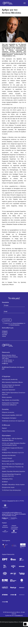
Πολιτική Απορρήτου (15, 324)
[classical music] (22, 595)
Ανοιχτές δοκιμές (7, 458)
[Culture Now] (22, 573)
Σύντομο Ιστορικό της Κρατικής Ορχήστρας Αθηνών (11, 386)
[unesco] (23, 545)
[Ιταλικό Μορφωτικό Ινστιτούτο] (14, 545)
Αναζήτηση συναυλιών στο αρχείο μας (13, 421)
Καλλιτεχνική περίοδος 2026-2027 (12, 415)
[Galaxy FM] (5, 581)
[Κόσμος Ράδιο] (13, 566)
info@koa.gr (5, 363)
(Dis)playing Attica (7, 479)
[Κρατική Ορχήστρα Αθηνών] (7, 3)
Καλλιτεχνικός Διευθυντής (10, 379)
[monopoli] (5, 602)
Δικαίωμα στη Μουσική (8, 455)
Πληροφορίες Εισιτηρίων (9, 418)
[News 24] (22, 588)
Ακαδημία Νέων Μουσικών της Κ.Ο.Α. (13, 452)
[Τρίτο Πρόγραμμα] (5, 566)
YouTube (4, 334)
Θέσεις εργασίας (7, 397)
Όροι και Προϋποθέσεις (18, 323)
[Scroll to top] (25, 624)
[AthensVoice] (5, 595)
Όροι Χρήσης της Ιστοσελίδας (10, 400)
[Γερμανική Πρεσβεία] (5, 545)
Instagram (5, 331)
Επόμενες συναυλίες (8, 412)
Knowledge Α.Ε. (19, 615)
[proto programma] (13, 559)
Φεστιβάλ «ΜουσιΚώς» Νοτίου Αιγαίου (13, 484)
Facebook (5, 333)
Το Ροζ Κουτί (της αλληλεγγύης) (11, 490)
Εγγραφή (6, 320)
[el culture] (22, 581)
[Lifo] (13, 573)
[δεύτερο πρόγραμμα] (22, 559)
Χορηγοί (4, 428)
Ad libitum (5, 481)
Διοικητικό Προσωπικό (8, 389)
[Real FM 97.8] (5, 588)
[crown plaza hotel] (5, 531)
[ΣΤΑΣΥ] (5, 573)
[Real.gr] (13, 588)
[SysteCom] (14, 531)
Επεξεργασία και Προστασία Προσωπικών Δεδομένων (10, 403)
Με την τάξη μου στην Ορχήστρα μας (13, 464)
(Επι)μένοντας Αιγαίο (8, 487)
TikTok (4, 336)
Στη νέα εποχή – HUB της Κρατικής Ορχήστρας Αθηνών (12, 439)
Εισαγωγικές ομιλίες (8, 461)
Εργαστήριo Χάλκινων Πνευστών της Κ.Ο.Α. (12, 467)
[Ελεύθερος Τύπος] (13, 581)
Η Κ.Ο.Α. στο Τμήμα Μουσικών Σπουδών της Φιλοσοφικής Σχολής (13, 444)
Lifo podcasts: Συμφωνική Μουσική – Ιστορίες (13, 448)
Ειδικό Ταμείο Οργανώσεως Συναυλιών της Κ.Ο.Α (13, 393)
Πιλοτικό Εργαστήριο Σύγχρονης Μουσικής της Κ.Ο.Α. (11, 475)
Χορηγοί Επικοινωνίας (8, 431)
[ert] (5, 559)
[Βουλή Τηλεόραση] (22, 566)
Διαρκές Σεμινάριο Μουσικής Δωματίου (13, 471)
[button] (24, 3)
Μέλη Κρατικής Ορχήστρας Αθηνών (12, 382)
